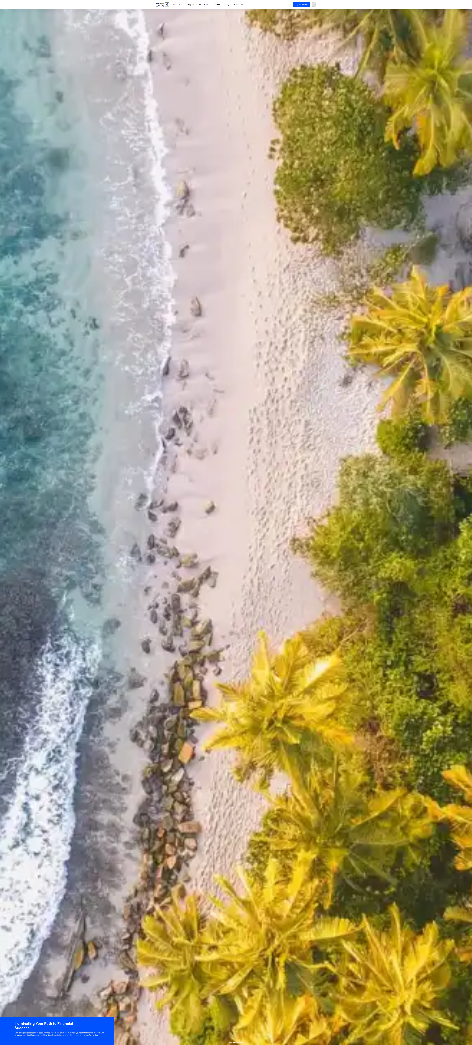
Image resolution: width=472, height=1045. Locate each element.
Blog (227, 4)
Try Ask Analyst (301, 4)
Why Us (190, 4)
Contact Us (238, 4)
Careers (217, 4)
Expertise (202, 4)
